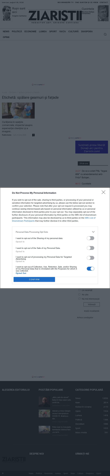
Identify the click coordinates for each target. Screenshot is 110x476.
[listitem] (55, 231)
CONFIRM (34, 279)
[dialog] (55, 238)
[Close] (104, 193)
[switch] (90, 238)
